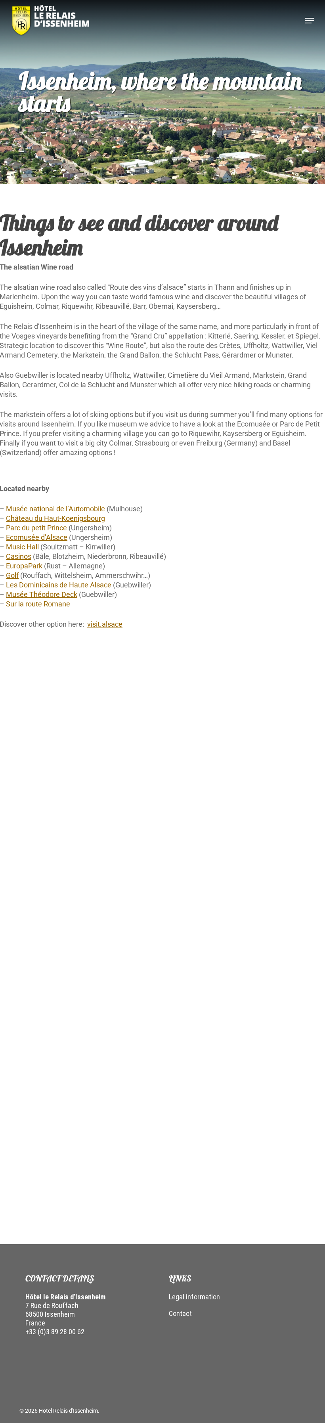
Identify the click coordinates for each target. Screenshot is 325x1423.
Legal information (194, 1297)
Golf (12, 575)
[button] (309, 21)
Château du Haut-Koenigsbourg (55, 518)
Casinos (18, 556)
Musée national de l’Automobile (55, 509)
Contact (180, 1313)
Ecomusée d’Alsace (36, 537)
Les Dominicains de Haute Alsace (58, 585)
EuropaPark (24, 566)
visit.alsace (104, 624)
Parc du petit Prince (36, 528)
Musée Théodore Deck (41, 594)
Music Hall (22, 547)
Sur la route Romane (38, 604)
